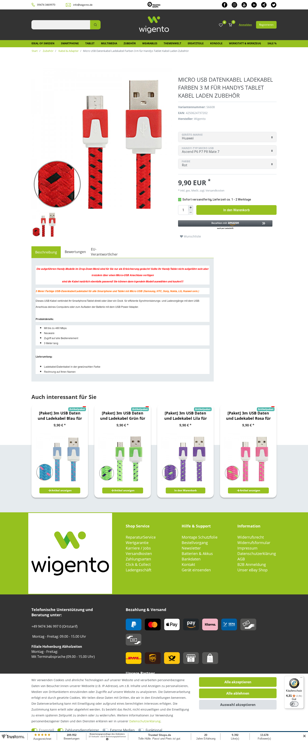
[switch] (294, 704)
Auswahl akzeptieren (238, 704)
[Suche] (95, 24)
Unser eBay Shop (252, 569)
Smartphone (70, 43)
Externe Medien (122, 730)
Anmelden (245, 24)
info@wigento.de (83, 5)
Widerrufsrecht (250, 537)
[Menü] (301, 678)
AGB (241, 558)
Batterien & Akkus (197, 553)
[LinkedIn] (254, 5)
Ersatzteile (196, 43)
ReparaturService (141, 537)
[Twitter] (274, 5)
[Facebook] (224, 5)
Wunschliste (192, 236)
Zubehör (130, 43)
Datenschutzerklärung (256, 553)
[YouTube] (244, 5)
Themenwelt (172, 43)
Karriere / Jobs (138, 548)
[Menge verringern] (190, 212)
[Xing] (264, 5)
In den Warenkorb (236, 210)
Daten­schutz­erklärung (144, 721)
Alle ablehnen (237, 693)
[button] (225, 225)
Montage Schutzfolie (199, 537)
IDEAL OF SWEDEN (42, 43)
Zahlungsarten (138, 558)
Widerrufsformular (253, 542)
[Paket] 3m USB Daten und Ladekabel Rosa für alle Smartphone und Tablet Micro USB (248, 416)
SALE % (272, 43)
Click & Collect (138, 564)
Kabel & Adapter (68, 51)
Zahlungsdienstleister (82, 730)
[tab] (46, 252)
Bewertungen (75, 251)
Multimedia (109, 43)
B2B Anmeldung (251, 564)
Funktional (154, 730)
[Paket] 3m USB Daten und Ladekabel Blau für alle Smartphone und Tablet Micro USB (60, 416)
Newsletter (191, 548)
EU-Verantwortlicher (104, 252)
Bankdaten (191, 558)
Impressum (247, 548)
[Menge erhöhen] (190, 207)
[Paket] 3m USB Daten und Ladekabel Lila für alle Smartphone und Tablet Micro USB (185, 416)
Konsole (216, 43)
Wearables (149, 43)
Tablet (89, 43)
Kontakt (188, 564)
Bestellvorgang (195, 542)
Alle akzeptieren (237, 682)
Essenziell (46, 730)
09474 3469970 (46, 5)
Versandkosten (139, 553)
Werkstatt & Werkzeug (245, 43)
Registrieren (266, 24)
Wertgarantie (137, 542)
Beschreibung (46, 252)
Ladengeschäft (138, 569)
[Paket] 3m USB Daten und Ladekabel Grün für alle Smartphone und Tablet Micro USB (122, 416)
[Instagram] (234, 5)
